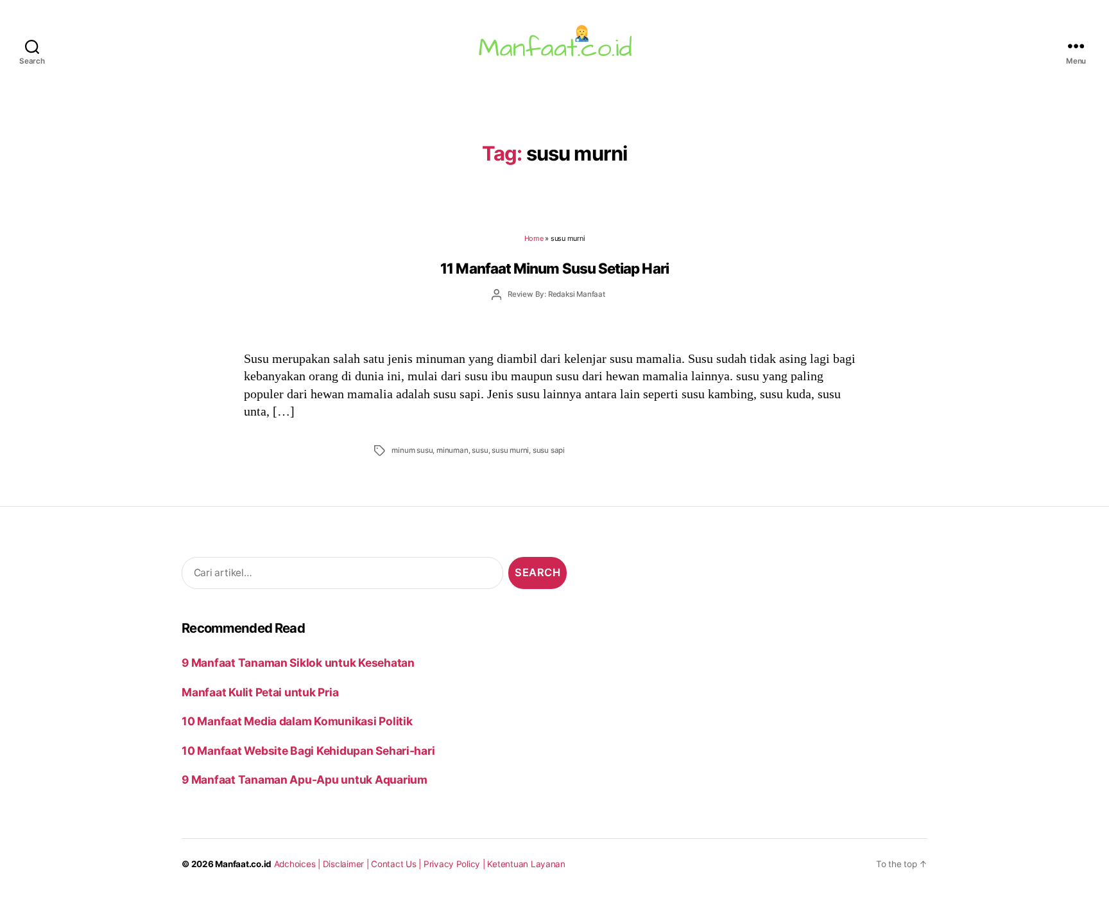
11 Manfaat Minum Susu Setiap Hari (554, 268)
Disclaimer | (347, 864)
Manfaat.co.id (243, 864)
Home (534, 238)
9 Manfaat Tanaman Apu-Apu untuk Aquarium (304, 779)
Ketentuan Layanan (526, 864)
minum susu (412, 450)
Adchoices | (298, 864)
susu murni (510, 450)
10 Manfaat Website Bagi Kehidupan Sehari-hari (308, 750)
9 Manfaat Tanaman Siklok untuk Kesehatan (298, 662)
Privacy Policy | (456, 864)
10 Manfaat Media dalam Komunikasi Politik (297, 721)
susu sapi (549, 450)
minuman (452, 450)
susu (480, 450)
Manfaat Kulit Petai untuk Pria (260, 692)
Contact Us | (397, 864)
